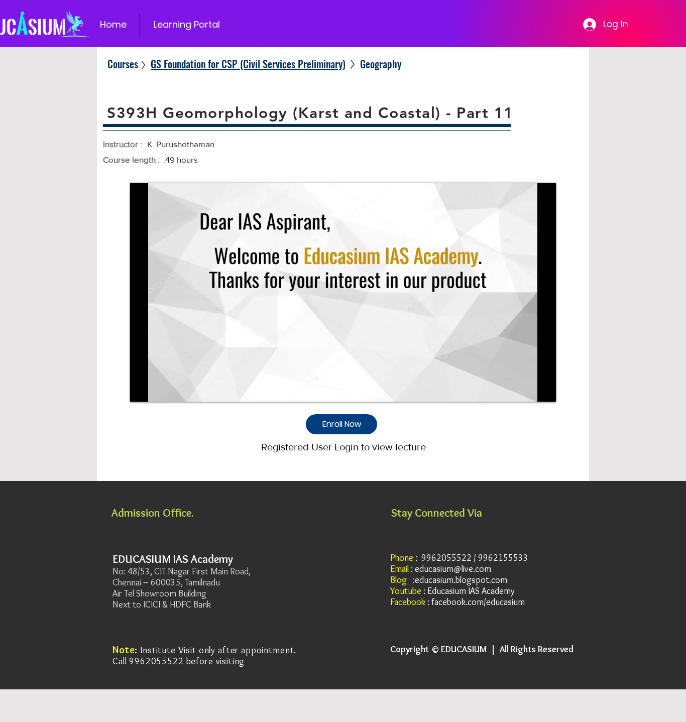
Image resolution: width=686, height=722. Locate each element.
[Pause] (143, 388)
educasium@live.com (453, 568)
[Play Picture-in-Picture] (525, 388)
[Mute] (160, 388)
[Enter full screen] (542, 388)
